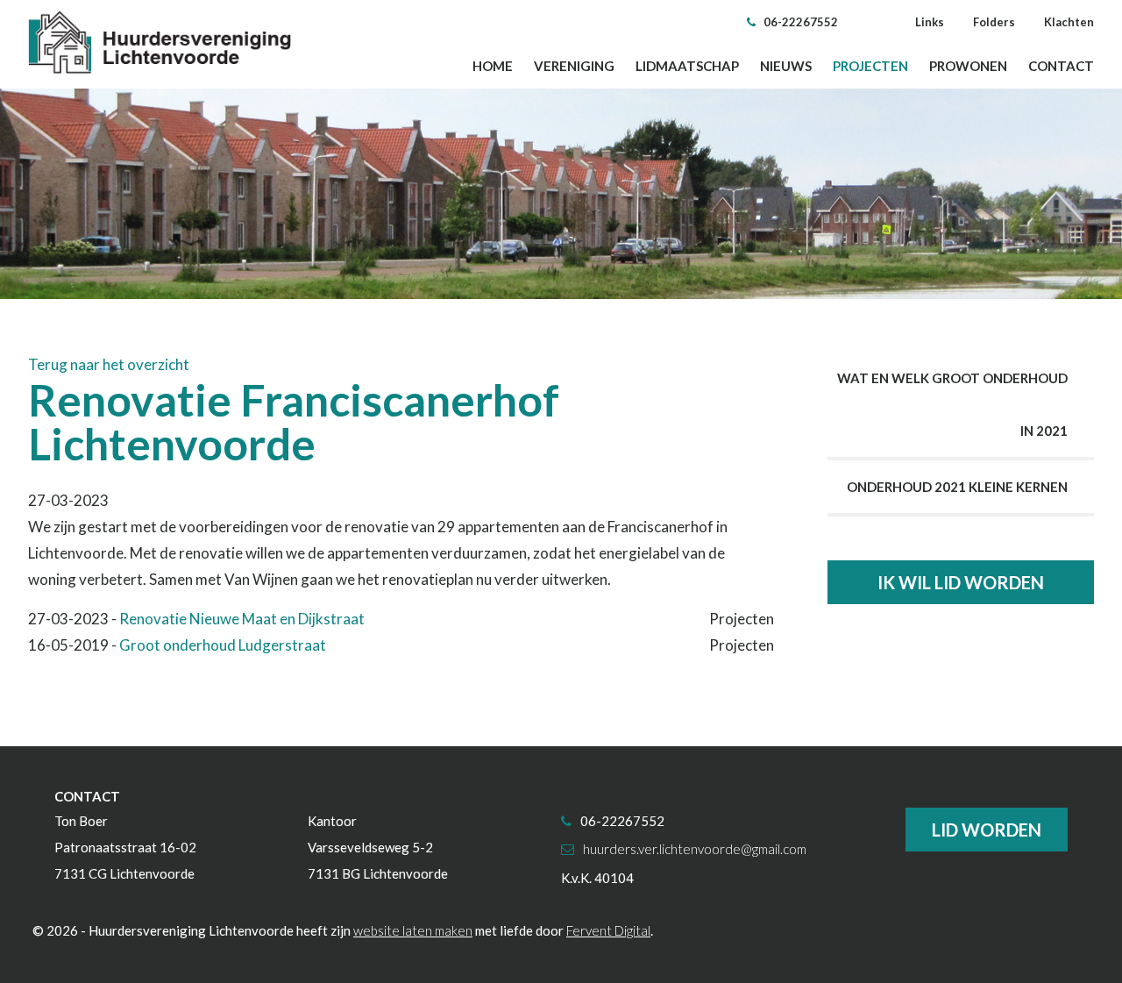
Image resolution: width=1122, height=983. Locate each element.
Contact (1061, 66)
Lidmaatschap (687, 66)
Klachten (1069, 22)
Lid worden (986, 829)
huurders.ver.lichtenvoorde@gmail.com (694, 849)
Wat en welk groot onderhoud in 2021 (952, 404)
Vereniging (574, 66)
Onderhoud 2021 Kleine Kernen (957, 487)
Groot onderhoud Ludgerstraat (222, 645)
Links (929, 22)
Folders (994, 22)
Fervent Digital (608, 930)
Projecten (870, 66)
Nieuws (786, 66)
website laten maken (412, 930)
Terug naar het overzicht (108, 364)
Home (492, 66)
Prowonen (968, 66)
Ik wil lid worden (960, 582)
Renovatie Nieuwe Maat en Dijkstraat (242, 618)
